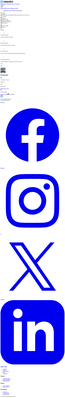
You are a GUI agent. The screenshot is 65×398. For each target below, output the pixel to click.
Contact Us (5, 373)
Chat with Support (6, 378)
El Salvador (16, 10)
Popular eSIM (3, 8)
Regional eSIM (15, 8)
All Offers (5, 391)
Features (4, 370)
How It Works (6, 371)
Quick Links (4, 366)
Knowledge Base (6, 379)
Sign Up (2, 5)
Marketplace (5, 10)
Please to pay (5, 88)
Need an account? (4, 94)
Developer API (6, 380)
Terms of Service (6, 385)
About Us (5, 369)
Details (20, 10)
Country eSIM (9, 8)
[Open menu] (2, 7)
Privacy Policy (6, 386)
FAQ (4, 372)
